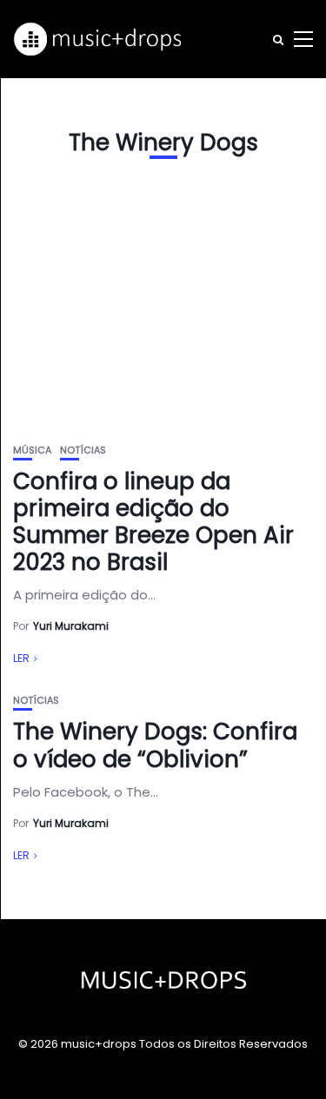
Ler (21, 658)
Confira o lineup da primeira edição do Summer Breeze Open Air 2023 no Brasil (153, 522)
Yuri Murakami (71, 626)
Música (32, 450)
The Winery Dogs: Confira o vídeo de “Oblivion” (155, 745)
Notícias (83, 450)
